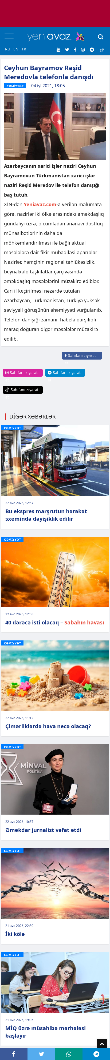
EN (15, 48)
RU (7, 48)
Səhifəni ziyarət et (80, 359)
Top (102, 1044)
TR (24, 48)
